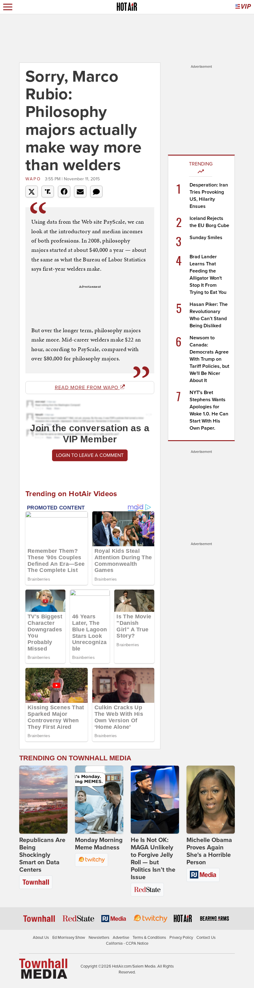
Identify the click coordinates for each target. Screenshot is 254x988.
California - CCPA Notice (127, 943)
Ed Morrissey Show (68, 937)
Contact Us (206, 937)
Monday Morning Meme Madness (99, 843)
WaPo (34, 179)
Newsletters (99, 937)
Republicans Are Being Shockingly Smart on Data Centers (42, 855)
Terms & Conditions (149, 937)
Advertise (121, 937)
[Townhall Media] (43, 968)
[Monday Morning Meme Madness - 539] (99, 800)
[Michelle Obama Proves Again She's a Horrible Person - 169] (210, 800)
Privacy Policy (181, 937)
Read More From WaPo (87, 387)
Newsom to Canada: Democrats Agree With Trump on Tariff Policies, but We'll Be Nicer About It (209, 359)
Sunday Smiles (206, 237)
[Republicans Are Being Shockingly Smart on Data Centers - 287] (43, 800)
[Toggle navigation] (7, 7)
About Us (41, 937)
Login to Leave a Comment (90, 455)
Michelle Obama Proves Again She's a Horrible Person (209, 851)
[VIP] (243, 7)
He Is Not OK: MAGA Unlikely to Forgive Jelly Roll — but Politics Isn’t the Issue (153, 858)
